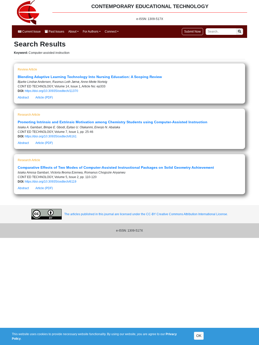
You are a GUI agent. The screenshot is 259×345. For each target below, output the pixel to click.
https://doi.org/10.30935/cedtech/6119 (50, 181)
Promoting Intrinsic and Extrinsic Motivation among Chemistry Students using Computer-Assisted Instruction (112, 122)
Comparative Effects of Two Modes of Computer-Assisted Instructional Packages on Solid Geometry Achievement (116, 167)
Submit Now (192, 31)
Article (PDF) (44, 97)
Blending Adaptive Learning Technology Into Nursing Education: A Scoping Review (90, 77)
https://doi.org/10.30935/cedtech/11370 (51, 91)
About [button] (72, 31)
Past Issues (56, 31)
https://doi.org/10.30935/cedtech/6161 (51, 136)
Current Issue (31, 31)
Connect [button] (110, 31)
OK (198, 336)
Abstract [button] (23, 97)
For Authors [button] (90, 31)
